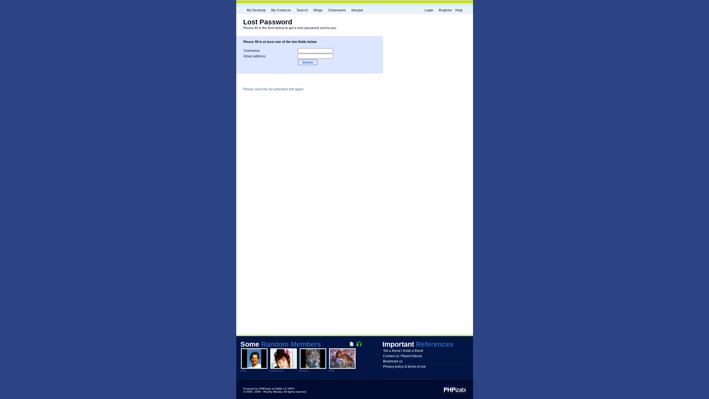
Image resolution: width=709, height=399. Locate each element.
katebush (277, 371)
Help (459, 10)
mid (331, 371)
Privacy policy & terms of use (404, 367)
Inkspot (357, 10)
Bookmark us (393, 361)
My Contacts (281, 10)
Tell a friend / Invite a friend (403, 351)
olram (303, 371)
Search (302, 10)
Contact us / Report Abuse (402, 356)
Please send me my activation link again (273, 89)
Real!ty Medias (272, 391)
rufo (243, 371)
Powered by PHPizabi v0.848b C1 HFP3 (269, 388)
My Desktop (256, 10)
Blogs (318, 10)
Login (429, 10)
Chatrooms (337, 10)
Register (445, 10)
